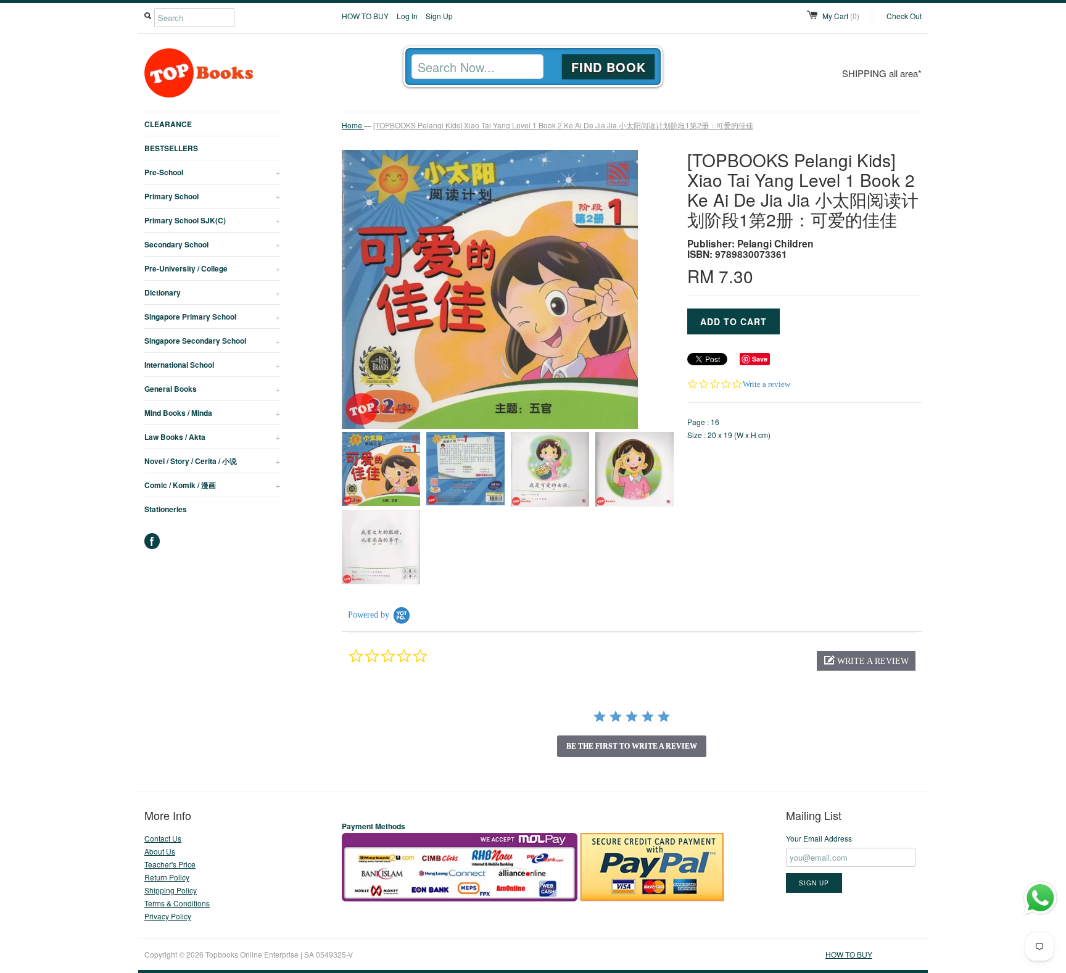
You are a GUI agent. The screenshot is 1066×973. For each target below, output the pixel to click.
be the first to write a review (631, 746)
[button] (866, 661)
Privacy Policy (167, 916)
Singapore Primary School (212, 316)
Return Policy (166, 877)
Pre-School (212, 172)
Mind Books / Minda (212, 412)
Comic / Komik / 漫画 (212, 485)
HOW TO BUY (365, 15)
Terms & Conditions (177, 903)
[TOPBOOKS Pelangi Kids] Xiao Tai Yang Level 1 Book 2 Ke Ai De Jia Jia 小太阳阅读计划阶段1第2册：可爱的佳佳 (563, 125)
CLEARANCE (168, 124)
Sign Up (439, 15)
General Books (212, 388)
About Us (159, 851)
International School (212, 364)
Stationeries (165, 509)
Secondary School (212, 244)
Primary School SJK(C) (212, 220)
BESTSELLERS (171, 148)
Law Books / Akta (212, 436)
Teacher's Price (170, 864)
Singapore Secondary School (212, 340)
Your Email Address (819, 838)
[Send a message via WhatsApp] (1040, 898)
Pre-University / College (212, 268)
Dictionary (212, 292)
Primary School (212, 196)
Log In (407, 15)
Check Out (904, 15)
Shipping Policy (170, 890)
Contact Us (162, 838)
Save (759, 358)
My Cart (840, 15)
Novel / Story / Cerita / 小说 (212, 460)
